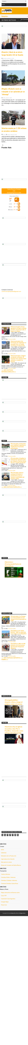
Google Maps (5, 901)
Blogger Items (22, 913)
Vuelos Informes (5, 874)
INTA (2, 849)
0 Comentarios (10, 339)
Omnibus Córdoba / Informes (9, 880)
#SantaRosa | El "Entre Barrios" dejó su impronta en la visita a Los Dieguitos (18, 632)
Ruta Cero (4, 905)
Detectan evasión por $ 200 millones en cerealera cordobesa (14, 129)
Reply (4, 134)
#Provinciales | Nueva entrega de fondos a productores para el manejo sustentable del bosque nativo (17, 475)
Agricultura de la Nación (7, 859)
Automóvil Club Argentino (8, 898)
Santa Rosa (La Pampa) (14, 189)
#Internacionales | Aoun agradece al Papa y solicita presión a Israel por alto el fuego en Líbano (18, 329)
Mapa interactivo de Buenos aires (10, 892)
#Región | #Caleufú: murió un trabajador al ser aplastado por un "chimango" (13, 91)
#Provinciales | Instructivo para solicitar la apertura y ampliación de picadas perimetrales (18, 446)
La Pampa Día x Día (13, 913)
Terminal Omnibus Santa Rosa (9, 883)
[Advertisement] (14, 163)
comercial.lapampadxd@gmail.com (11, 291)
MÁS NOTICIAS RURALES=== (13, 487)
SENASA (3, 852)
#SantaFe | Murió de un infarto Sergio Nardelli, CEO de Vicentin (12, 53)
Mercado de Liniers (6, 862)
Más (15, 339)
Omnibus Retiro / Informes (8, 877)
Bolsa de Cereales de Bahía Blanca (11, 865)
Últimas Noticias (9, 20)
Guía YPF (4, 895)
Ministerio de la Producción (8, 856)
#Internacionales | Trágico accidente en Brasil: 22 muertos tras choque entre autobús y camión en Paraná (18, 358)
